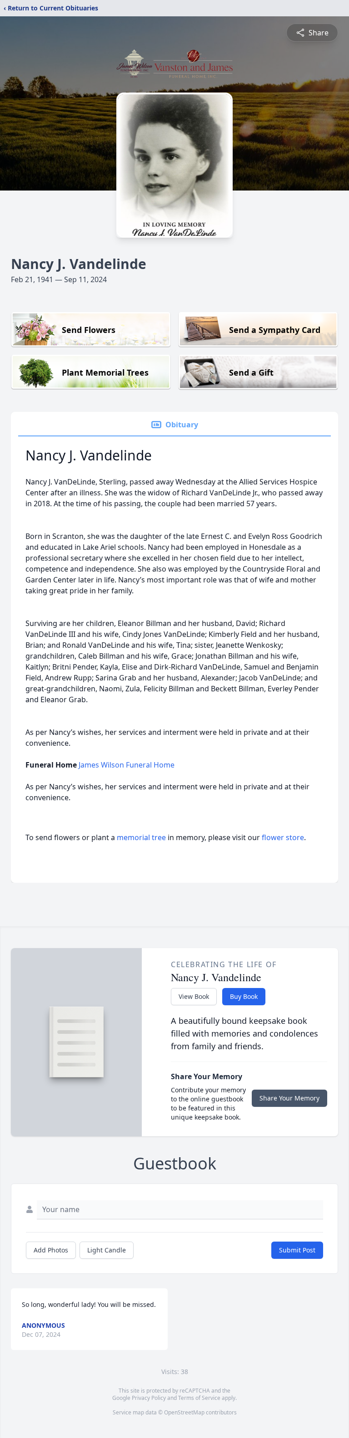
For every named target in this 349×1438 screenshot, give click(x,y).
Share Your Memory (289, 1098)
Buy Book (244, 996)
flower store (283, 837)
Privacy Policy (149, 1398)
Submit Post (297, 1250)
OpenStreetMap (184, 1412)
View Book (194, 996)
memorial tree (141, 837)
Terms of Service (199, 1398)
